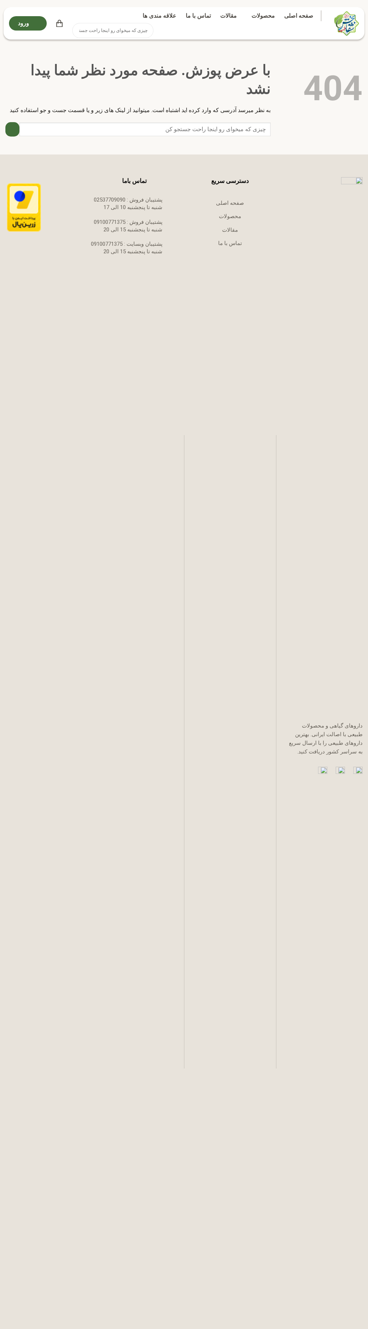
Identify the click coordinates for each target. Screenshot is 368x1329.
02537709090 (109, 200)
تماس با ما (198, 15)
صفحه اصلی (298, 15)
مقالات (228, 15)
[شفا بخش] (345, 23)
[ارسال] (78, 30)
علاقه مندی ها (159, 15)
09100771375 (109, 222)
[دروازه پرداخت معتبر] (24, 207)
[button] (59, 23)
